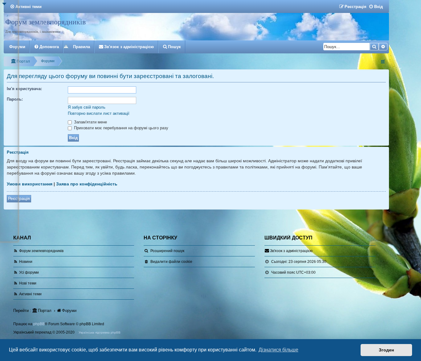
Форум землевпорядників (45, 22)
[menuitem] (26, 6)
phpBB (39, 324)
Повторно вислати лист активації (98, 113)
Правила (81, 46)
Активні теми (30, 294)
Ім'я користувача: (24, 88)
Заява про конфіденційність (86, 183)
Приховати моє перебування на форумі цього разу (120, 128)
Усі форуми (29, 272)
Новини (25, 261)
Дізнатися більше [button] (278, 349)
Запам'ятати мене (90, 122)
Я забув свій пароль (86, 107)
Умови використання (29, 183)
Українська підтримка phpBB (100, 332)
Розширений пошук (167, 251)
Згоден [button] (386, 349)
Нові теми (27, 283)
